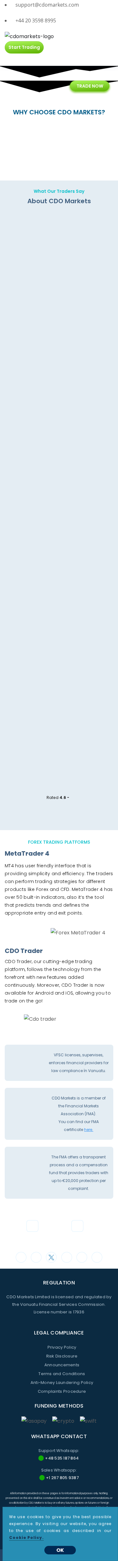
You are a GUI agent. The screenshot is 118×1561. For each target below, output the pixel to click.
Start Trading (24, 47)
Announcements (61, 1365)
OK (60, 1550)
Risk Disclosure (62, 1356)
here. (88, 1129)
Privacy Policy (62, 1347)
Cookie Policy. (26, 1537)
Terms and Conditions (61, 1374)
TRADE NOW (89, 86)
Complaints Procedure (62, 1391)
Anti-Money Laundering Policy (62, 1383)
